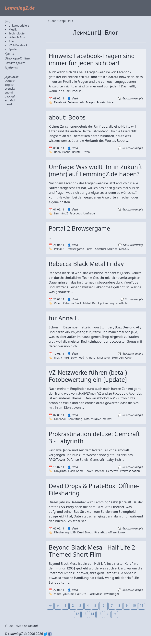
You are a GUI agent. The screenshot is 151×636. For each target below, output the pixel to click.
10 (134, 605)
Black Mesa (95, 594)
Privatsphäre (105, 102)
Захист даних (15, 63)
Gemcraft (112, 471)
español (10, 100)
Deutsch (10, 81)
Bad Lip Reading (103, 303)
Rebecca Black (72, 303)
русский (10, 96)
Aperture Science (106, 249)
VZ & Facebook (18, 45)
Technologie (17, 33)
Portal (89, 249)
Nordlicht (121, 303)
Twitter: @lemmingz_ (46, 634)
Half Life (80, 594)
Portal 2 (59, 249)
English (10, 84)
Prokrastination (130, 471)
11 (141, 605)
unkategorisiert (19, 25)
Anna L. (91, 357)
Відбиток (11, 68)
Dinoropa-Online (17, 58)
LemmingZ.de (20, 8)
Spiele (13, 49)
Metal (87, 303)
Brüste (76, 152)
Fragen (90, 102)
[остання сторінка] (114, 614)
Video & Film (17, 37)
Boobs (66, 152)
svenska (10, 88)
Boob (57, 152)
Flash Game (76, 471)
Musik (13, 29)
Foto (86, 419)
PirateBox (100, 532)
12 (77, 614)
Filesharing (61, 532)
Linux (121, 532)
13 (85, 614)
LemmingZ (61, 213)
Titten (86, 152)
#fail (12, 41)
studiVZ (96, 419)
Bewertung (75, 419)
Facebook (60, 102)
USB (73, 532)
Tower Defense (95, 471)
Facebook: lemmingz (50, 634)
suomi (9, 92)
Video (57, 303)
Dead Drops (85, 532)
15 (99, 614)
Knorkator (103, 357)
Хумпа (9, 53)
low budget (111, 594)
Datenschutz (76, 102)
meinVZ (107, 419)
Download (77, 357)
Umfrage (89, 213)
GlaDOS (124, 249)
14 (92, 614)
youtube (68, 594)
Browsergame (75, 249)
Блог (8, 21)
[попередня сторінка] (58, 606)
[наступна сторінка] (107, 614)
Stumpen (118, 357)
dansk (9, 104)
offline (112, 532)
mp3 (66, 357)
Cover (129, 357)
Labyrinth (60, 471)
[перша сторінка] (50, 606)
